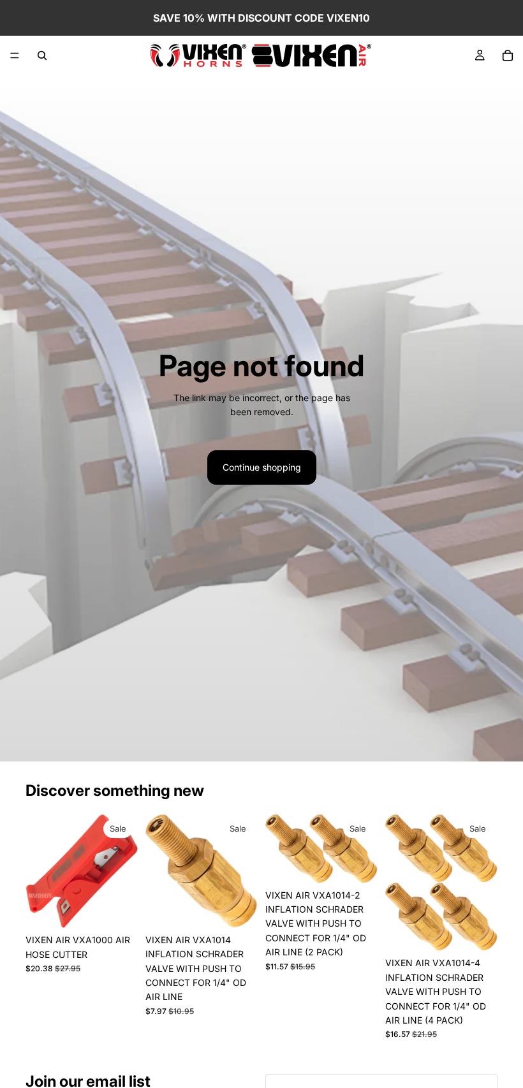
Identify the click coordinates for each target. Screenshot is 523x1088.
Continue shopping (262, 467)
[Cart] (508, 55)
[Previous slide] (279, 849)
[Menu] (14, 55)
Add (128, 907)
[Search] (42, 55)
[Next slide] (364, 849)
